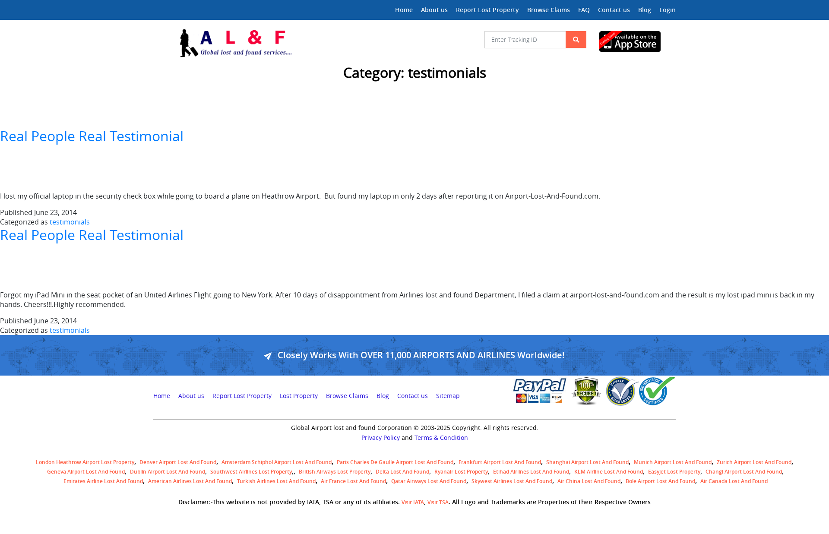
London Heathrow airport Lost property (85, 462)
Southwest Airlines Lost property (251, 471)
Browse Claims (548, 10)
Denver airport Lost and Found (177, 462)
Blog (644, 10)
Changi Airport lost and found (744, 471)
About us (434, 10)
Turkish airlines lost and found (276, 481)
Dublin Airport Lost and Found (167, 471)
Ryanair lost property (461, 471)
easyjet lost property (674, 471)
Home (404, 10)
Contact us (614, 10)
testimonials (70, 222)
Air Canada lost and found (734, 481)
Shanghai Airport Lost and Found (587, 462)
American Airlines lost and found (190, 481)
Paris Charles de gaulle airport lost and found (395, 462)
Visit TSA (438, 502)
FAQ (584, 10)
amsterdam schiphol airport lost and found (276, 462)
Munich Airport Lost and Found (673, 462)
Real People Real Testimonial (92, 135)
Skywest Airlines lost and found (511, 481)
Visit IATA (413, 502)
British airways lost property (334, 471)
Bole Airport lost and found (660, 481)
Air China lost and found (588, 481)
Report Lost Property (487, 10)
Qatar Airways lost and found (428, 481)
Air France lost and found (353, 481)
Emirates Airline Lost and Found (103, 481)
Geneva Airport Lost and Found (86, 471)
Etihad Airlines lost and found (531, 471)
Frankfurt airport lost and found (500, 462)
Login (667, 10)
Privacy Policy (380, 438)
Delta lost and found (402, 471)
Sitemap (448, 396)
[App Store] (637, 41)
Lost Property (299, 396)
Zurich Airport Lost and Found (754, 462)
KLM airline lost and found (608, 471)
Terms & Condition (441, 438)
